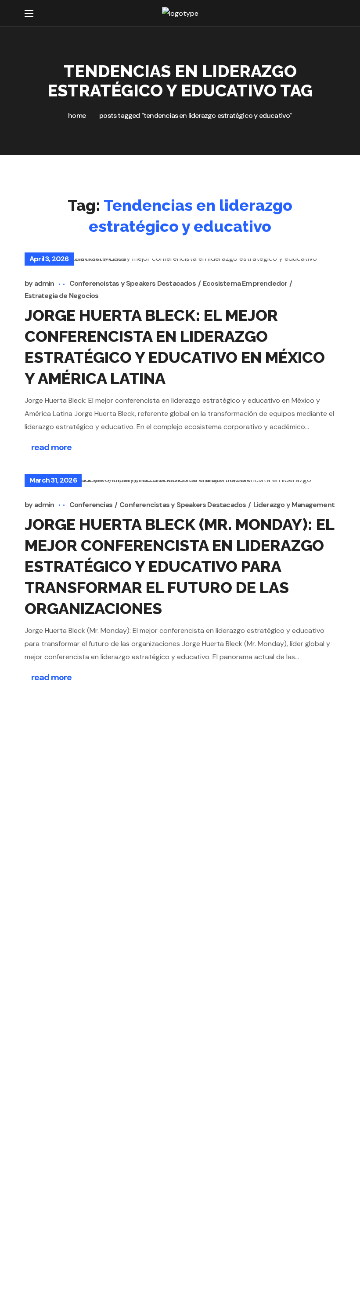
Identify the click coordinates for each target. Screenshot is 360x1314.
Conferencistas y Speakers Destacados (132, 283)
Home (77, 115)
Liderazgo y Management (294, 504)
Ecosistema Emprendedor (245, 283)
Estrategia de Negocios (61, 295)
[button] (329, 13)
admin (44, 283)
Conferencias (90, 504)
